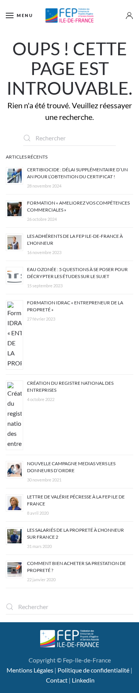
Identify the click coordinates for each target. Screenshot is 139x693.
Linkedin (83, 680)
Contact (57, 680)
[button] (19, 15)
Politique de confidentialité (93, 670)
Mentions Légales (30, 670)
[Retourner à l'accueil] (70, 15)
